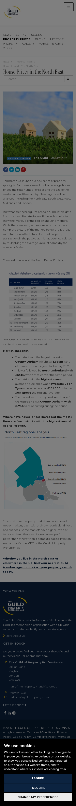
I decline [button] (38, 787)
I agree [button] (38, 778)
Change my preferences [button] (38, 797)
